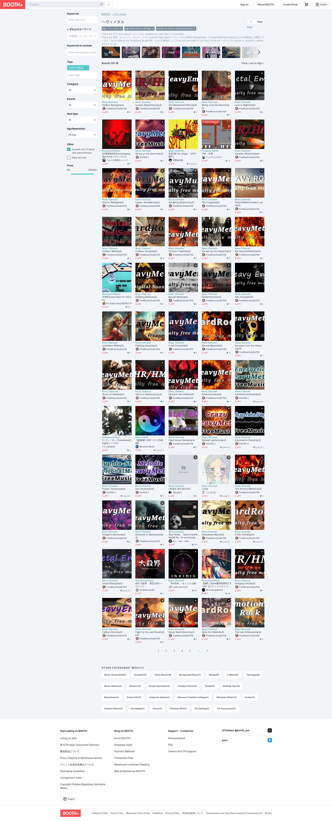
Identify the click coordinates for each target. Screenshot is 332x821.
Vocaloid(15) (140, 674)
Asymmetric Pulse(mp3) (248, 440)
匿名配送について (70, 751)
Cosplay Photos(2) (187, 686)
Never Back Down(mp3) (182, 632)
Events (71, 99)
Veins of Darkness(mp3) (148, 394)
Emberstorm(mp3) (212, 394)
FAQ (170, 744)
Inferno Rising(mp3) (113, 202)
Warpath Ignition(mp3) (214, 440)
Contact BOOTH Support (182, 751)
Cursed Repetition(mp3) (148, 105)
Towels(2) (210, 686)
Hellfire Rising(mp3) (113, 105)
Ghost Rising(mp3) (112, 583)
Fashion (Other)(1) (113, 708)
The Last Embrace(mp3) (248, 632)
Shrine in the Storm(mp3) (149, 153)
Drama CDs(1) (134, 697)
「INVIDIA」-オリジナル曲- (183, 583)
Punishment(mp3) (211, 296)
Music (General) (110, 102)
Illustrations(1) (111, 697)
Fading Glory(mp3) (112, 632)
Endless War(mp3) (112, 251)
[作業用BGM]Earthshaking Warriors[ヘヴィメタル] (116, 155)
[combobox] (66, 4)
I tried (205, 488)
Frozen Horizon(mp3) (114, 488)
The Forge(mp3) (210, 202)
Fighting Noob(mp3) (146, 345)
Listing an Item (68, 738)
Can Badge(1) (138, 708)
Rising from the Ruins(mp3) (215, 106)
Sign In (244, 4)
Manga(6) (214, 674)
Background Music (111, 151)
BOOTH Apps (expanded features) (79, 744)
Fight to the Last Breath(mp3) (149, 633)
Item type (72, 114)
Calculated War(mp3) (213, 534)
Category (72, 84)
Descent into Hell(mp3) (181, 394)
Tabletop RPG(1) (178, 708)
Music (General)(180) (115, 674)
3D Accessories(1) (226, 708)
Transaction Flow (123, 757)
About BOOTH (265, 4)
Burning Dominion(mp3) (248, 251)
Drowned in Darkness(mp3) (149, 536)
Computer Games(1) (159, 697)
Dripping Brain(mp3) (146, 296)
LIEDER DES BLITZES (180, 488)
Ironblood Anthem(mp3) (248, 394)
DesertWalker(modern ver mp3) (249, 204)
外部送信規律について (192, 813)
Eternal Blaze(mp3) (212, 345)
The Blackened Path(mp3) (183, 105)
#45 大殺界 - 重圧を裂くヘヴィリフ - (149, 585)
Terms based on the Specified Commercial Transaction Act (234, 813)
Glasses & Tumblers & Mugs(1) (193, 697)
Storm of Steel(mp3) (113, 394)
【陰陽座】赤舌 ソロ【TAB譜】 (149, 441)
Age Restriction (76, 128)
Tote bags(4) (253, 674)
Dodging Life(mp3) (245, 583)
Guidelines (158, 813)
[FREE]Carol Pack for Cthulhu (116, 298)
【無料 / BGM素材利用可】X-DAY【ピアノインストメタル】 (216, 585)
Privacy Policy (172, 813)
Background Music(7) (190, 674)
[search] (101, 4)
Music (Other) (142, 437)
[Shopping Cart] (306, 4)
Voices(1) (157, 708)
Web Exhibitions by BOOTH (129, 771)
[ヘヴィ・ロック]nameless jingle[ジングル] (116, 441)
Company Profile (100, 813)
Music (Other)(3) (112, 686)
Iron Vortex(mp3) (144, 488)
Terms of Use (116, 813)
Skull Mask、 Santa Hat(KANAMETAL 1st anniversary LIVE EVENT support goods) (183, 536)
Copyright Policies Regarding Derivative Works (82, 786)
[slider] (69, 174)
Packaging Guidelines (72, 771)
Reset (249, 27)
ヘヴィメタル (119, 14)
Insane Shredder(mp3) (147, 202)
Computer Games (210, 151)
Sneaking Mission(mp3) (181, 202)
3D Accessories (176, 532)
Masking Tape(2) (231, 686)
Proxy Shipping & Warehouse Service (81, 757)
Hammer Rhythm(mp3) (247, 153)
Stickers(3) (135, 686)
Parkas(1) (250, 697)
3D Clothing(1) (202, 708)
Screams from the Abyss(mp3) (248, 347)
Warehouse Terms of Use (138, 813)
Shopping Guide (123, 744)
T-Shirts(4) (232, 674)
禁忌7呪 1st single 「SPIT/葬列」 (182, 155)
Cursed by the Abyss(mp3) (216, 251)
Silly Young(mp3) (244, 296)
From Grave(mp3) (178, 345)
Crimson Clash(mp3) (180, 251)
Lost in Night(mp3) (245, 105)
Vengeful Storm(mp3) (114, 534)
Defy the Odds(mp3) (213, 632)
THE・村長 (207, 153)
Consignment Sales (71, 777)
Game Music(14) (163, 674)
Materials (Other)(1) (227, 697)
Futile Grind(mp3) (244, 534)
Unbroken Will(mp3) (113, 345)
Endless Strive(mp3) (146, 251)
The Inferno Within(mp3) (248, 488)
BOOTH (106, 14)
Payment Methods (124, 751)
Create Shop (290, 4)
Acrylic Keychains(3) (159, 686)
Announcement (176, 738)
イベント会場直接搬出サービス (77, 764)
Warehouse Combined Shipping (132, 764)
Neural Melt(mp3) (178, 296)
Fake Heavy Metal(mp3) (182, 440)
